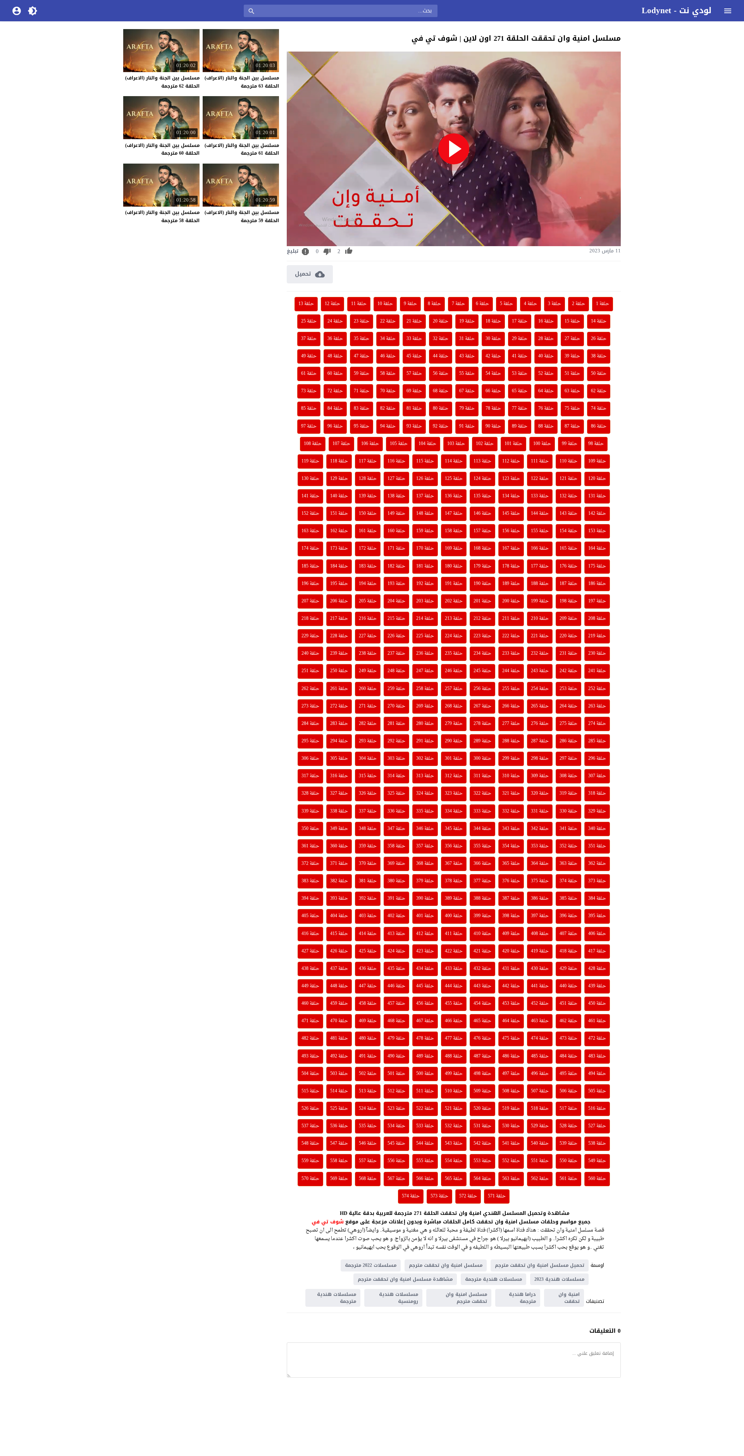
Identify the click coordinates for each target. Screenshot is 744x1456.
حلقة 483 (597, 1056)
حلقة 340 (597, 829)
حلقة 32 (440, 339)
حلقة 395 (597, 916)
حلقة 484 (568, 1056)
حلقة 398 (511, 916)
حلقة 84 (335, 408)
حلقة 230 (597, 653)
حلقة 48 (335, 356)
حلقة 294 (339, 741)
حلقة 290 (454, 741)
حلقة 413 (396, 934)
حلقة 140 (339, 496)
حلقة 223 (482, 636)
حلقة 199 (540, 601)
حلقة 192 (425, 584)
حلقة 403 (368, 916)
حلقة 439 (597, 986)
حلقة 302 (425, 758)
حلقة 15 (572, 321)
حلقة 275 (568, 723)
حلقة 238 (368, 653)
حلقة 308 (568, 776)
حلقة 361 (310, 846)
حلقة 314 (396, 776)
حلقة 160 (396, 531)
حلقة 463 (540, 1021)
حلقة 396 (568, 916)
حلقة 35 (361, 339)
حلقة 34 (388, 339)
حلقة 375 (540, 881)
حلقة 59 (361, 373)
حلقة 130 (310, 478)
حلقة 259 (396, 689)
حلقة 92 (440, 426)
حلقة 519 (511, 1108)
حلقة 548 (310, 1143)
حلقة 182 (396, 566)
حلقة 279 (454, 723)
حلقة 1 (602, 304)
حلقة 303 (396, 758)
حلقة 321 (511, 793)
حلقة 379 (425, 881)
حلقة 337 (368, 811)
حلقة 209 (568, 618)
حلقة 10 (385, 304)
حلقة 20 (440, 321)
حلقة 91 (467, 426)
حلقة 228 (339, 636)
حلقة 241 (597, 671)
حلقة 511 (425, 1091)
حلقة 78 (493, 408)
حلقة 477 (454, 1038)
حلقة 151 (339, 513)
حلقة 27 (572, 339)
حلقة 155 (540, 531)
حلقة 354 (511, 846)
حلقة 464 (511, 1021)
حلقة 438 (310, 968)
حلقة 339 (310, 811)
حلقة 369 (396, 863)
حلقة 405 (310, 916)
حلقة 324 (425, 793)
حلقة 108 (313, 444)
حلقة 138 (396, 496)
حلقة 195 (339, 584)
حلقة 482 (310, 1038)
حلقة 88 (546, 426)
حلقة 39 (572, 356)
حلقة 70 (388, 391)
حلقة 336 (396, 811)
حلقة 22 (388, 321)
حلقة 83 (361, 408)
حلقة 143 (568, 513)
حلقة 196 (310, 584)
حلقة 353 (540, 846)
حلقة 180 (454, 566)
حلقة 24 (335, 321)
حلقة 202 (454, 601)
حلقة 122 (540, 478)
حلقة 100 (542, 444)
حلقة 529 (540, 1126)
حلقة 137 (425, 496)
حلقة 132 (568, 496)
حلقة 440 (568, 986)
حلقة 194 (368, 584)
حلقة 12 (332, 304)
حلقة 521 (454, 1108)
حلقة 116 (396, 461)
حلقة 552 (511, 1161)
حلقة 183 (368, 566)
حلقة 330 (568, 811)
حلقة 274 (597, 723)
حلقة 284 (310, 723)
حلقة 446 (396, 986)
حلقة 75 (572, 408)
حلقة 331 (540, 811)
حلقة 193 (396, 584)
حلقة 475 (511, 1038)
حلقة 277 (511, 723)
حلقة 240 (310, 653)
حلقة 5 (506, 304)
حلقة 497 (511, 1074)
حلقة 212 (482, 618)
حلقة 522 (425, 1108)
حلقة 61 (309, 373)
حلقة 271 (368, 706)
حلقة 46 (388, 356)
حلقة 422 (454, 951)
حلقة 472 (597, 1038)
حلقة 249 (368, 671)
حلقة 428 (597, 968)
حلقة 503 (339, 1074)
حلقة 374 (568, 881)
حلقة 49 (309, 356)
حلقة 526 (310, 1108)
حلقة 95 (361, 426)
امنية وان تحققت (569, 1298)
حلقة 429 (568, 968)
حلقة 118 (339, 461)
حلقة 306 (310, 758)
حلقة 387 (511, 898)
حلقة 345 (454, 829)
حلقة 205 (368, 601)
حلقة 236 (425, 653)
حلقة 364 (540, 863)
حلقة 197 (597, 601)
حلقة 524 (368, 1108)
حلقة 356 (454, 846)
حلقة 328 (310, 793)
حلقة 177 (540, 566)
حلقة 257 (454, 689)
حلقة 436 (368, 968)
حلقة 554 (454, 1161)
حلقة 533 (425, 1126)
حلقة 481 (339, 1038)
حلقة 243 (540, 671)
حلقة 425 (368, 951)
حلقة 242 (568, 671)
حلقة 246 (454, 671)
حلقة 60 (335, 373)
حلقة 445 (425, 986)
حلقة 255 (511, 689)
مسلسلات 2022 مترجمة (370, 1265)
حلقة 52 (546, 373)
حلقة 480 (368, 1038)
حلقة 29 (519, 339)
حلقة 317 (310, 776)
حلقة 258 (425, 689)
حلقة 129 (339, 478)
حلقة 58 (388, 373)
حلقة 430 (540, 968)
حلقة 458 (368, 1003)
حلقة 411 (454, 934)
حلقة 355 (482, 846)
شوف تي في (328, 1222)
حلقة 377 (482, 881)
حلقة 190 (482, 584)
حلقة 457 (396, 1003)
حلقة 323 (454, 793)
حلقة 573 (439, 1196)
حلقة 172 (368, 548)
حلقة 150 (368, 513)
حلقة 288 (511, 741)
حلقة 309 (540, 776)
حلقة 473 (568, 1038)
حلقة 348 (368, 829)
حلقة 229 (310, 636)
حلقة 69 (414, 391)
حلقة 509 (482, 1091)
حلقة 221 (540, 636)
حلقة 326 (368, 793)
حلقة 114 (454, 461)
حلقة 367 (454, 863)
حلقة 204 (396, 601)
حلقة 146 (482, 513)
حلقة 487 (482, 1056)
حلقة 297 (568, 758)
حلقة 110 (568, 461)
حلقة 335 (425, 811)
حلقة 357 (425, 846)
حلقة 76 (546, 408)
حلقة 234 (482, 653)
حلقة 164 (597, 548)
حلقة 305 (339, 758)
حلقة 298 (540, 758)
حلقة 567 (396, 1179)
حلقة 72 (335, 391)
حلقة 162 (339, 531)
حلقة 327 (339, 793)
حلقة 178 (511, 566)
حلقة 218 (310, 618)
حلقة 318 (597, 793)
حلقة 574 (411, 1196)
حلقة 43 (467, 356)
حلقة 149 (396, 513)
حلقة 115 (425, 461)
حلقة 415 (339, 934)
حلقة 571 (497, 1196)
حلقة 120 (597, 478)
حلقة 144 (540, 513)
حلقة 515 (310, 1091)
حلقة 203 (425, 601)
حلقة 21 (414, 321)
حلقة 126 (425, 478)
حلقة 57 (414, 373)
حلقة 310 (511, 776)
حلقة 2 (578, 304)
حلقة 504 (310, 1074)
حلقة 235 (454, 653)
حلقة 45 (414, 356)
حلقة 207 (310, 601)
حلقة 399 (482, 916)
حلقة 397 (540, 916)
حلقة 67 (467, 391)
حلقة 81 (414, 408)
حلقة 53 (519, 373)
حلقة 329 (597, 811)
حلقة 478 (425, 1038)
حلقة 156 (511, 531)
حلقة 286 (568, 741)
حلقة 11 (359, 304)
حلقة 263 (597, 706)
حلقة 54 (493, 373)
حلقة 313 (425, 776)
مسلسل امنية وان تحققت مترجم (445, 1265)
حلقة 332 (511, 811)
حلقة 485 (540, 1056)
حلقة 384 (597, 898)
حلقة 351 (597, 846)
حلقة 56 (440, 373)
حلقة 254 (540, 689)
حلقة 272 (339, 706)
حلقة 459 (339, 1003)
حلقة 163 (310, 531)
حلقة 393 (339, 898)
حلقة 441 (540, 986)
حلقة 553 (482, 1161)
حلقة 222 (511, 636)
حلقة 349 (339, 829)
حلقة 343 (511, 829)
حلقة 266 (511, 706)
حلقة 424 (396, 951)
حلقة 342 (540, 829)
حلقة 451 (568, 1003)
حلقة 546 (368, 1143)
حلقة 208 (597, 618)
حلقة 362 (597, 863)
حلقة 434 (425, 968)
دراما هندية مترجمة (522, 1298)
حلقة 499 (454, 1074)
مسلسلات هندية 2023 (559, 1279)
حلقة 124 (482, 478)
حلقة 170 (425, 548)
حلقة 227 (368, 636)
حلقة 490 (396, 1056)
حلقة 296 (597, 758)
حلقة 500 (425, 1074)
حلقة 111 (540, 461)
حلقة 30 (493, 339)
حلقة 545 (396, 1143)
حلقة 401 (425, 916)
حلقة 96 (335, 426)
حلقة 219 (597, 636)
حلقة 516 (597, 1108)
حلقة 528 (568, 1126)
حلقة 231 (568, 653)
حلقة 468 (396, 1021)
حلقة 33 (414, 339)
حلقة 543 (454, 1143)
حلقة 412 (425, 934)
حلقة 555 (425, 1161)
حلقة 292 (396, 741)
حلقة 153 (597, 531)
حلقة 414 (368, 934)
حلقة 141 (310, 496)
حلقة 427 (310, 951)
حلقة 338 (339, 811)
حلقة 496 (540, 1074)
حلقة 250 (339, 671)
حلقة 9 (410, 304)
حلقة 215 (396, 618)
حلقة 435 (396, 968)
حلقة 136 (454, 496)
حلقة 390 (425, 898)
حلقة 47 (361, 356)
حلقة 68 (440, 391)
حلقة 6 (482, 304)
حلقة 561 (568, 1179)
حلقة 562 (540, 1179)
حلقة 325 (396, 793)
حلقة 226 (396, 636)
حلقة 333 (482, 811)
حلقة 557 (368, 1161)
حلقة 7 (458, 304)
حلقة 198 (568, 601)
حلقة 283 (339, 723)
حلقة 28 (546, 339)
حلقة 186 (597, 584)
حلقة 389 (454, 898)
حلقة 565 (454, 1179)
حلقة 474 (540, 1038)
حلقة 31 (467, 339)
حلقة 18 (493, 321)
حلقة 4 (530, 304)
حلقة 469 (368, 1021)
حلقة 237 (396, 653)
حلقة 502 (368, 1074)
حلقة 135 (482, 496)
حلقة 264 (568, 706)
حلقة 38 (598, 356)
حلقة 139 (368, 496)
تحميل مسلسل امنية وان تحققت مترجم (539, 1265)
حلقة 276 (540, 723)
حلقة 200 (511, 601)
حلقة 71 (361, 391)
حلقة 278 (482, 723)
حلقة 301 (454, 758)
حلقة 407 (568, 934)
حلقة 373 (597, 881)
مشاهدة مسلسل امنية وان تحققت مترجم (405, 1279)
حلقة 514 (339, 1091)
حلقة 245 (482, 671)
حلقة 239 (339, 653)
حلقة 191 (454, 584)
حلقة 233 (511, 653)
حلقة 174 (310, 548)
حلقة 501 (396, 1074)
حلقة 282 (368, 723)
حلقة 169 (454, 548)
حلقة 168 (482, 548)
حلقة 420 (511, 951)
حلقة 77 (519, 408)
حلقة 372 (310, 863)
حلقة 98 (596, 444)
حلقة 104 (427, 444)
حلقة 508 (511, 1091)
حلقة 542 (482, 1143)
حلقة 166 (540, 548)
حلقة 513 (368, 1091)
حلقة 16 (546, 321)
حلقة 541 (511, 1143)
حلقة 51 (572, 373)
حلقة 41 (519, 356)
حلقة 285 (597, 741)
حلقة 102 (485, 444)
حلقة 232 (540, 653)
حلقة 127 (396, 478)
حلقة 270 (396, 706)
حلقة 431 (511, 968)
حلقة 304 (368, 758)
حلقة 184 (339, 566)
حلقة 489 (425, 1056)
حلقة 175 (597, 566)
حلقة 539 (568, 1143)
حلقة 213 (454, 618)
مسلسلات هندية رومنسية (398, 1298)
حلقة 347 (396, 829)
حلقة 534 (396, 1126)
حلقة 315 (368, 776)
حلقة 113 (482, 461)
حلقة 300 (482, 758)
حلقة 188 (540, 584)
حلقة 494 (597, 1074)
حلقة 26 (598, 339)
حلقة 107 (341, 444)
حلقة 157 (482, 531)
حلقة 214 (425, 618)
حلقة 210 (540, 618)
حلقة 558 (339, 1161)
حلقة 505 (597, 1091)
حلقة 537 (310, 1126)
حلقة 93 (414, 426)
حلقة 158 (454, 531)
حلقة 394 (310, 898)
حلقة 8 (434, 304)
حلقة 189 (511, 584)
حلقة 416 (310, 934)
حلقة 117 (368, 461)
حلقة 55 (467, 373)
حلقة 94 (388, 426)
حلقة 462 (568, 1021)
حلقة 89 (519, 426)
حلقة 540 (540, 1143)
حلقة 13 (306, 304)
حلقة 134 (511, 496)
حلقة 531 (482, 1126)
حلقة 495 (568, 1074)
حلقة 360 (339, 846)
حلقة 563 (511, 1179)
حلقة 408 (540, 934)
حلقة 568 (368, 1179)
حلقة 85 (309, 408)
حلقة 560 (597, 1179)
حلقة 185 (310, 566)
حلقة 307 (597, 776)
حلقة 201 (482, 601)
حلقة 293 (368, 741)
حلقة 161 (368, 531)
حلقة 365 (511, 863)
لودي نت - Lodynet (676, 10)
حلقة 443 (482, 986)
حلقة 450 (597, 1003)
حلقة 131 (597, 496)
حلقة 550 (568, 1161)
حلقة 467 (425, 1021)
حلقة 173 (339, 548)
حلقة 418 (568, 951)
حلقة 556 (396, 1161)
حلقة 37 (309, 339)
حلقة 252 (597, 689)
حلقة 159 (425, 531)
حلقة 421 (482, 951)
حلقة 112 (511, 461)
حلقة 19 (467, 321)
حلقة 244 (511, 671)
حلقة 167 (511, 548)
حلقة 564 (482, 1179)
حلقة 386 (540, 898)
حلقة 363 (568, 863)
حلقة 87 (572, 426)
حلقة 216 (368, 618)
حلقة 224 (454, 636)
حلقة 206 (339, 601)
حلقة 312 (454, 776)
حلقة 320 (540, 793)
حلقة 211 (511, 618)
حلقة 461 (597, 1021)
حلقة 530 (511, 1126)
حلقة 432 (482, 968)
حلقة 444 (454, 986)
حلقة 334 (454, 811)
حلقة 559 (310, 1161)
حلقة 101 (513, 444)
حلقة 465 (482, 1021)
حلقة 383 (310, 881)
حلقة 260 (368, 689)
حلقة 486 (511, 1056)
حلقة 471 (310, 1021)
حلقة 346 (425, 829)
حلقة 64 (546, 391)
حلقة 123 (511, 478)
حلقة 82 (388, 408)
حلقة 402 (396, 916)
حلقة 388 (482, 898)
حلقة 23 (361, 321)
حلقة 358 (396, 846)
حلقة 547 (339, 1143)
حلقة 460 (310, 1003)
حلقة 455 (454, 1003)
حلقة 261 (339, 689)
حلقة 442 (511, 986)
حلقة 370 (368, 863)
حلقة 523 (396, 1108)
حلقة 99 (569, 444)
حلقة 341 (568, 829)
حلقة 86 (598, 426)
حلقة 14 (598, 321)
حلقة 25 (309, 321)
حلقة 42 (493, 356)
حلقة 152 (310, 513)
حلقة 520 (482, 1108)
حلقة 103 (456, 444)
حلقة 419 (540, 951)
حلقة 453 (511, 1003)
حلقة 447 (368, 986)
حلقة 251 (310, 671)
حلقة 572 (468, 1196)
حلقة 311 (482, 776)
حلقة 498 (482, 1074)
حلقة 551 (540, 1161)
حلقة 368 (425, 863)
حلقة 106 (370, 444)
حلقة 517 (568, 1108)
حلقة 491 (368, 1056)
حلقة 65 (519, 391)
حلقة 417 (597, 951)
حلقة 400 (454, 916)
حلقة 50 (598, 373)
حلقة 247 (425, 671)
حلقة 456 (425, 1003)
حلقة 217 (339, 618)
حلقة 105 (399, 444)
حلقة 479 (396, 1038)
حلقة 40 (546, 356)
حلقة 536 (339, 1126)
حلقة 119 (310, 461)
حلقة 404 (339, 916)
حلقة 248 (396, 671)
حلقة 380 (396, 881)
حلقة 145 (511, 513)
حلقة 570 (310, 1179)
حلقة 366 (482, 863)
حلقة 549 (597, 1161)
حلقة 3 (554, 304)
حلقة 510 (454, 1091)
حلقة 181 (425, 566)
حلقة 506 (568, 1091)
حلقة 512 (396, 1091)
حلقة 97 (309, 426)
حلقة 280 (425, 723)
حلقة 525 (339, 1108)
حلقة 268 (454, 706)
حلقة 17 (519, 321)
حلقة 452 (540, 1003)
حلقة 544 (425, 1143)
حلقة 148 (425, 513)
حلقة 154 (568, 531)
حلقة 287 (540, 741)
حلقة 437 (339, 968)
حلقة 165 (568, 548)
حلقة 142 (597, 513)
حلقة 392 (368, 898)
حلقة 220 (568, 636)
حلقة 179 (482, 566)
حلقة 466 (454, 1021)
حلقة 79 (467, 408)
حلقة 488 (454, 1056)
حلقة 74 (598, 408)
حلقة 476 (482, 1038)
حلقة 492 (339, 1056)
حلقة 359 (368, 846)
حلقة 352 (568, 846)
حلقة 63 (572, 391)
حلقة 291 (425, 741)
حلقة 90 (493, 426)
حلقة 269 (425, 706)
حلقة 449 (310, 986)
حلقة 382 (339, 881)
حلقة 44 (440, 356)
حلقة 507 (540, 1091)
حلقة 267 (482, 706)
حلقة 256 (482, 689)
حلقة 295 (310, 741)
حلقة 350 (310, 829)
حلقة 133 (540, 496)
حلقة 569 (339, 1179)
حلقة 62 (598, 391)
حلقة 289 (482, 741)
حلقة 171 (396, 548)
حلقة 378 (454, 881)
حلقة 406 (597, 934)
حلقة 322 (482, 793)
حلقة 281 (396, 723)
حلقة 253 (568, 689)
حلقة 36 (335, 339)
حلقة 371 (339, 863)
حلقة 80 (440, 408)
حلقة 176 (568, 566)
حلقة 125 (454, 478)
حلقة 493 (310, 1056)
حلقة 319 (568, 793)
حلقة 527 (597, 1126)
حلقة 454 (482, 1003)
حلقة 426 (339, 951)
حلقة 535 (368, 1126)
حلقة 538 (597, 1143)
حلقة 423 (425, 951)
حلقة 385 (568, 898)
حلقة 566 (425, 1179)
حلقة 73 (309, 391)
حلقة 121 (568, 478)
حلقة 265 (540, 706)
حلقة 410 (482, 934)
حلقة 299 (511, 758)
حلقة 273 (310, 706)
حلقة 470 (339, 1021)
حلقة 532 (454, 1126)
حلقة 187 (568, 584)
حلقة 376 (511, 881)
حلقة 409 (511, 934)
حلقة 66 (493, 391)
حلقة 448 (339, 986)
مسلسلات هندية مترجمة (493, 1279)
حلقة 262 (310, 689)
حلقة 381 (368, 881)
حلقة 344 (482, 829)
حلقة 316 (339, 776)
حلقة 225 (425, 636)
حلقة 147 (454, 513)
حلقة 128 (368, 478)
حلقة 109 (597, 461)
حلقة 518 (540, 1108)
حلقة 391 (396, 898)
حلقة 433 (454, 968)
